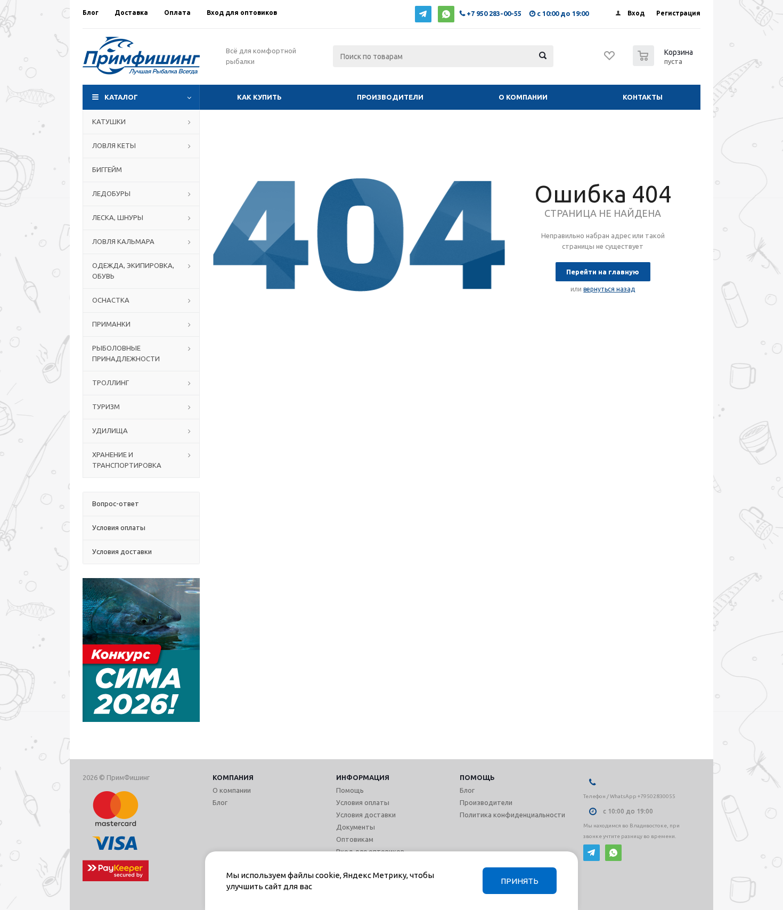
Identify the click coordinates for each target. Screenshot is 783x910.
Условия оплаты (362, 802)
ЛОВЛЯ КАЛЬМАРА (123, 241)
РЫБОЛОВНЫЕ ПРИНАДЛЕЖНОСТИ (126, 353)
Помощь (477, 777)
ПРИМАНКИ (111, 324)
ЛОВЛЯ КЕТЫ (114, 145)
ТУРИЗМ (106, 406)
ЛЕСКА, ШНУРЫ (117, 217)
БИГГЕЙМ (107, 169)
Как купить (259, 97)
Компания (233, 777)
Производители (390, 97)
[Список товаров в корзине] (664, 63)
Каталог (121, 97)
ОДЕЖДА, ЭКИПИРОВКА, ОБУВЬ (133, 271)
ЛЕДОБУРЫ (111, 193)
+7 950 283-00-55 (494, 13)
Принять (520, 880)
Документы (355, 827)
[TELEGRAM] (423, 14)
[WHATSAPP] (446, 14)
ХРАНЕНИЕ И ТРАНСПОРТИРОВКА (126, 460)
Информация (362, 777)
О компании (523, 97)
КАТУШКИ (109, 121)
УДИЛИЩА (110, 430)
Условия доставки (366, 814)
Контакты (643, 97)
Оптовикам (354, 839)
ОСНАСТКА (110, 300)
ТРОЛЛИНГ (110, 382)
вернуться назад (609, 289)
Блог (220, 802)
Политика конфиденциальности (512, 814)
